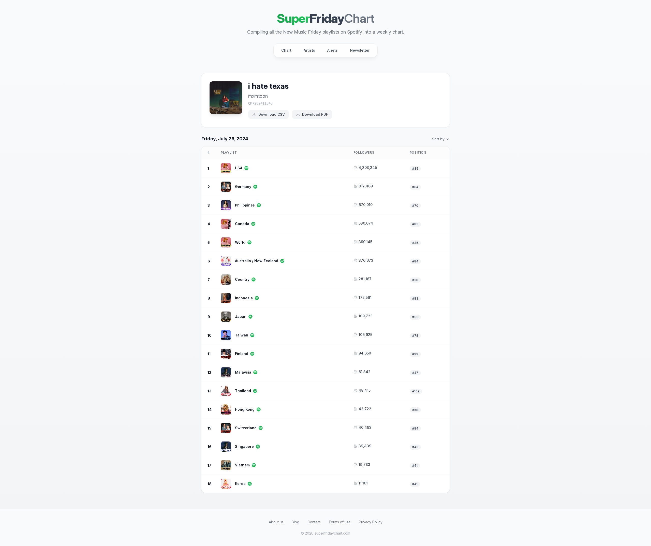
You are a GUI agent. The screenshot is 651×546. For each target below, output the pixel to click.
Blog (295, 522)
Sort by (438, 139)
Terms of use (340, 522)
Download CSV (271, 114)
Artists (309, 50)
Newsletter (360, 50)
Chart (286, 50)
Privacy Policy (370, 522)
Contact (313, 522)
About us (276, 522)
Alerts (332, 50)
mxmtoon (258, 96)
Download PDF (315, 114)
